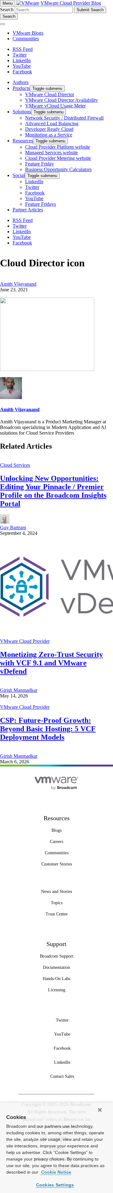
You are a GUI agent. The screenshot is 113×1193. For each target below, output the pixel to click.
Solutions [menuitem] (22, 111)
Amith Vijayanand (18, 284)
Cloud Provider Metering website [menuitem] (58, 158)
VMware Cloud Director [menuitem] (49, 94)
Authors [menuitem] (21, 82)
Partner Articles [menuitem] (28, 209)
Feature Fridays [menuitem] (40, 204)
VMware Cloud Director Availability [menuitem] (61, 100)
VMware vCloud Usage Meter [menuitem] (55, 105)
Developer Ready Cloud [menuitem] (49, 129)
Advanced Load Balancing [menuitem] (51, 123)
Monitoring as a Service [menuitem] (48, 134)
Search (6, 9)
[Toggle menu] (2, 24)
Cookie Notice (55, 1172)
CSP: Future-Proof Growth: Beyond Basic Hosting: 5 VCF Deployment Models (48, 728)
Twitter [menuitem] (32, 187)
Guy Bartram (13, 527)
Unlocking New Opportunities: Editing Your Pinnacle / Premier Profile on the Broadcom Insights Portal (53, 491)
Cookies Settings (55, 1184)
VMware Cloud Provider (25, 641)
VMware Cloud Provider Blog (70, 3)
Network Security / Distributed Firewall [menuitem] (64, 118)
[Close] (100, 1110)
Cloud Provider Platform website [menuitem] (57, 147)
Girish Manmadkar (18, 690)
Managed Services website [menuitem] (51, 152)
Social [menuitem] (19, 175)
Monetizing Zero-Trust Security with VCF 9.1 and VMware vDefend (51, 662)
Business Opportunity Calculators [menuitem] (58, 169)
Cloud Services (15, 465)
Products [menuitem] (21, 88)
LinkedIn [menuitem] (34, 181)
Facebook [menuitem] (35, 192)
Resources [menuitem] (23, 140)
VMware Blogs (28, 33)
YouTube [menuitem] (34, 198)
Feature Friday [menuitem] (39, 163)
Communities (26, 38)
